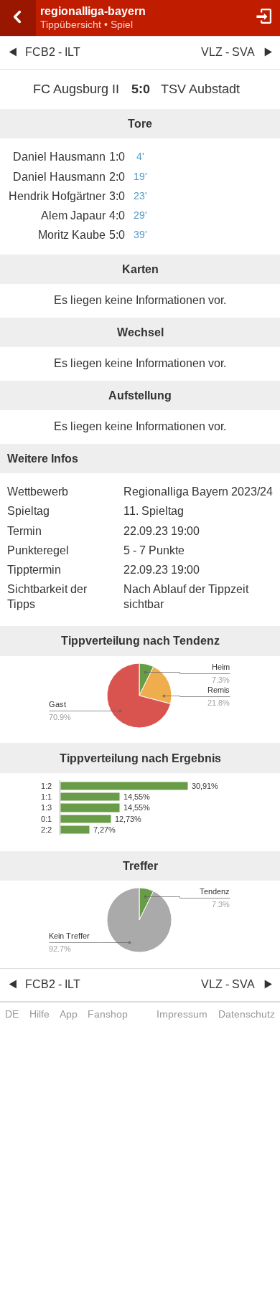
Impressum (182, 1014)
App (69, 1014)
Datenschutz (246, 1014)
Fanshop (108, 1014)
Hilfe (39, 1014)
